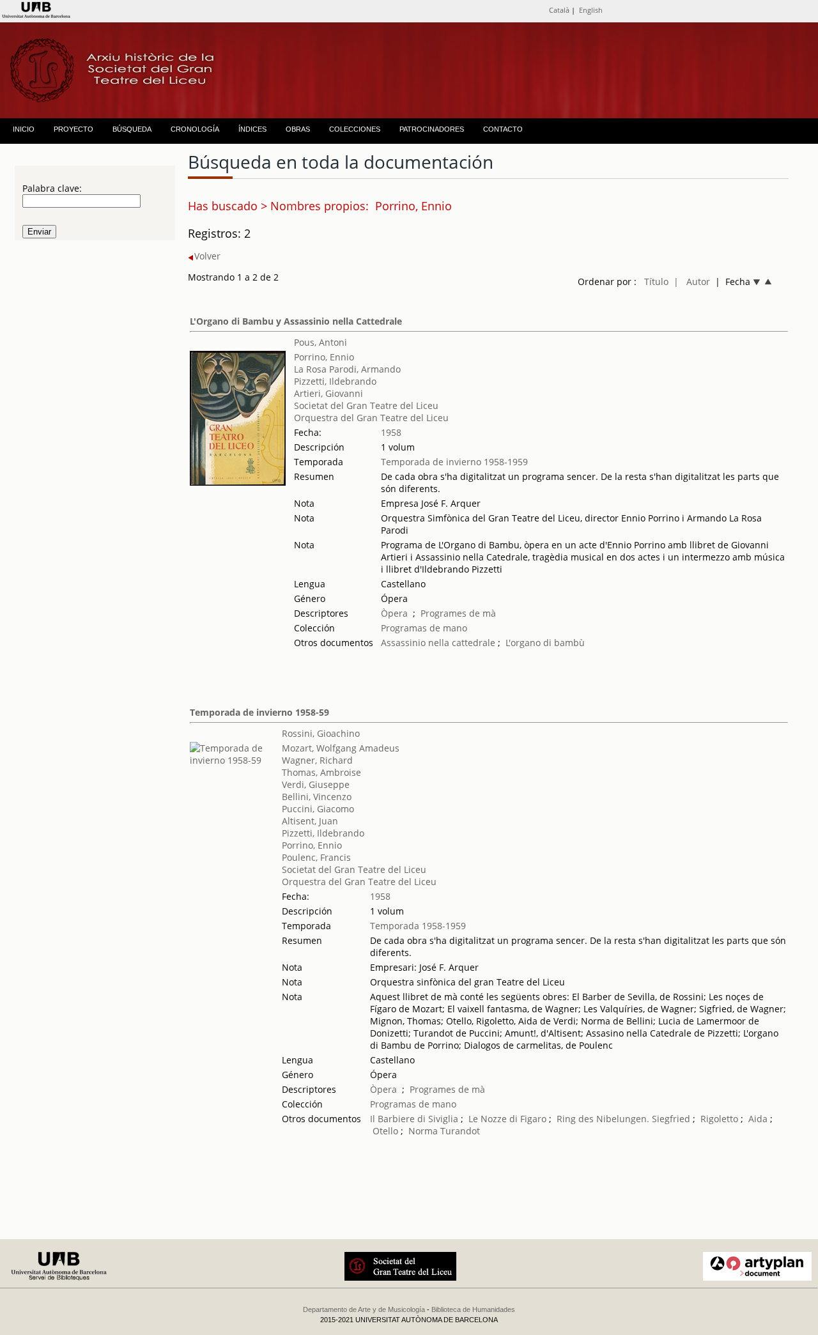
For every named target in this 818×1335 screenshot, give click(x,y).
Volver (207, 256)
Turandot (460, 1131)
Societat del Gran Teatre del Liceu (366, 405)
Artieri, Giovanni (328, 393)
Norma (423, 1131)
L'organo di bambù (545, 643)
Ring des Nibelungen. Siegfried (623, 1119)
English (591, 10)
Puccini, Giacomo (318, 809)
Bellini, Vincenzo (316, 797)
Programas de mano (424, 628)
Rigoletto (719, 1119)
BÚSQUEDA (131, 129)
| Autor (692, 281)
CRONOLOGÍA (195, 129)
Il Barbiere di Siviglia (414, 1119)
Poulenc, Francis (316, 857)
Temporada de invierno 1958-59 (259, 712)
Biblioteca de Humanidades (473, 1309)
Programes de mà (458, 613)
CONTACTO (503, 129)
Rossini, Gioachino (321, 733)
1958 (391, 432)
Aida (758, 1119)
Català (559, 10)
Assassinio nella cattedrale (438, 643)
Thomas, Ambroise (321, 772)
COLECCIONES (354, 129)
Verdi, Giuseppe (316, 784)
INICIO (24, 129)
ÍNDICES (252, 129)
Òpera (394, 613)
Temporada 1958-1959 (418, 926)
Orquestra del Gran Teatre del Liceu (371, 418)
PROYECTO (73, 129)
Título (656, 281)
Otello (385, 1131)
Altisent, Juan (310, 821)
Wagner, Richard (317, 760)
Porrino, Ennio (324, 357)
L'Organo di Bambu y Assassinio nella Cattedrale (296, 321)
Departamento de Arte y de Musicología (364, 1309)
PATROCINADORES (431, 129)
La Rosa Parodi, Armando (347, 369)
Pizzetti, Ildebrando (335, 381)
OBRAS (298, 129)
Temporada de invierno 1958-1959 (454, 462)
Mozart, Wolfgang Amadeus (340, 748)
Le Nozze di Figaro (507, 1119)
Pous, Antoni (320, 342)
